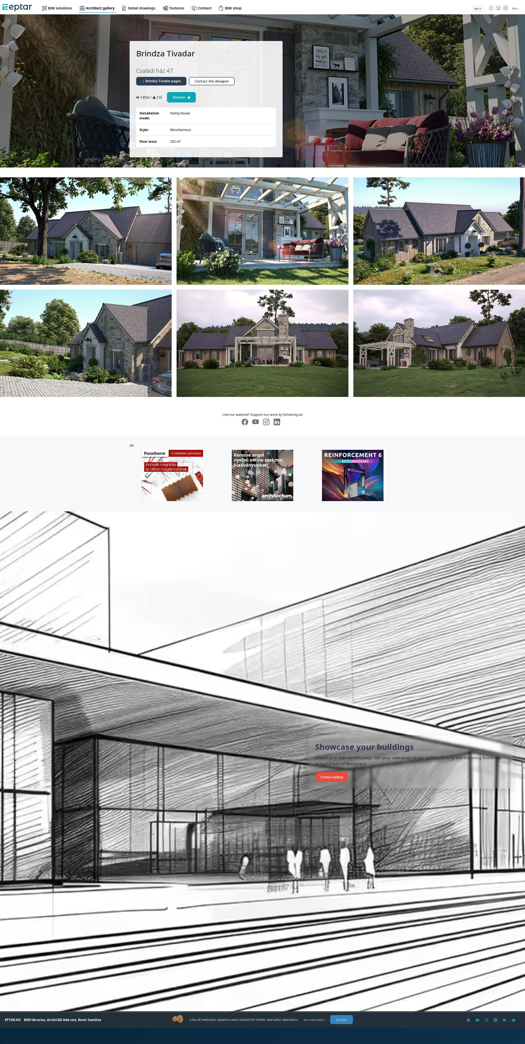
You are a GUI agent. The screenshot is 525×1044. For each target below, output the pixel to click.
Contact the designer (212, 81)
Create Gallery (331, 777)
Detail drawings (141, 8)
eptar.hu (13, 1020)
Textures (176, 8)
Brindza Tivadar (165, 53)
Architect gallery (100, 8)
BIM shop (233, 8)
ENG (514, 8)
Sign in (477, 8)
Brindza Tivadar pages (163, 81)
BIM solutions (60, 8)
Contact (204, 8)
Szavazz (180, 97)
